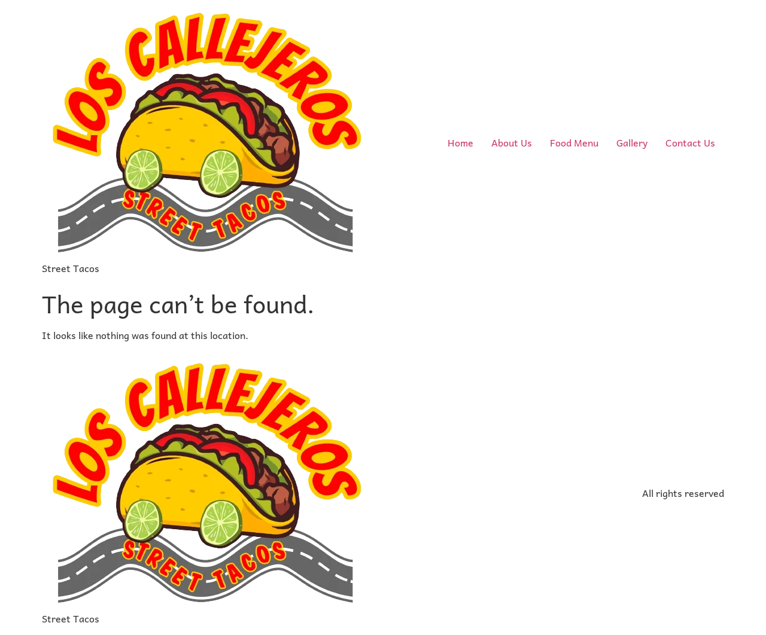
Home (460, 142)
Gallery (632, 142)
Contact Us (690, 142)
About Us (511, 142)
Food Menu (574, 142)
